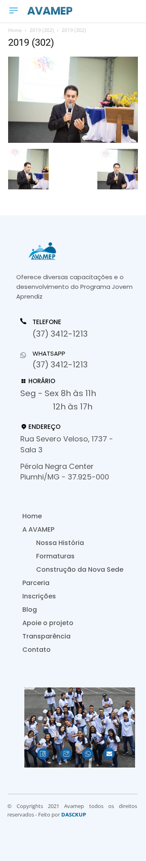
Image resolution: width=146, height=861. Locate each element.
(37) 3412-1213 (60, 333)
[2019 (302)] (73, 140)
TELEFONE (46, 322)
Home (15, 30)
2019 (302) (42, 30)
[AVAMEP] (77, 251)
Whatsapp (48, 353)
